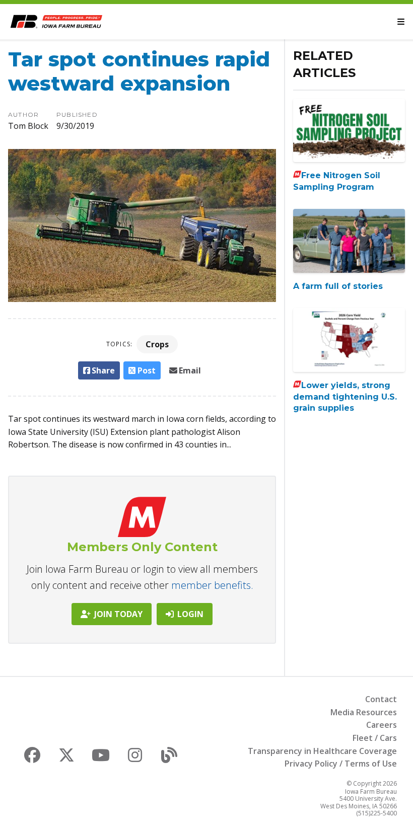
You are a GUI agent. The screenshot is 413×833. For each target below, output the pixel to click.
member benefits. (212, 585)
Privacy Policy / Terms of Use (341, 763)
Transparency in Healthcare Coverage (322, 750)
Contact (381, 699)
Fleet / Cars (375, 737)
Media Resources (363, 712)
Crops (157, 344)
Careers (381, 724)
